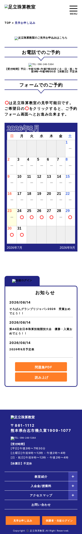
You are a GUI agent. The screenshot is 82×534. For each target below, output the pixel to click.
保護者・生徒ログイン (59, 520)
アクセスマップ (41, 495)
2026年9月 (67, 247)
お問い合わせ (41, 504)
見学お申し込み (22, 520)
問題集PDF (43, 367)
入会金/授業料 (41, 486)
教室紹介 (41, 476)
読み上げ (42, 377)
